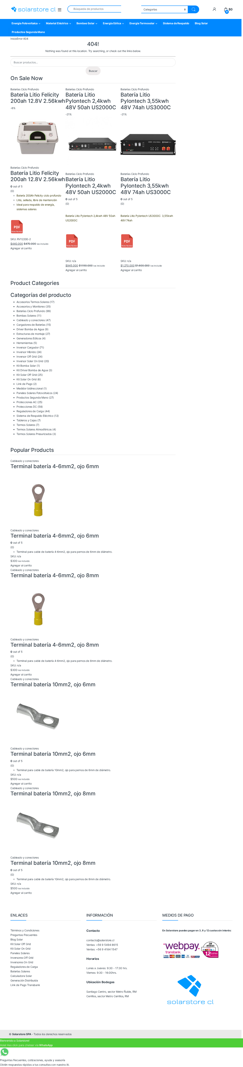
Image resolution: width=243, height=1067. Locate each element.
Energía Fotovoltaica (25, 23)
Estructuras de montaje (31, 333)
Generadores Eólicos (29, 338)
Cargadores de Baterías (31, 324)
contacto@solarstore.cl (100, 940)
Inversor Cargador (28, 347)
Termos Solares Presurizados (34, 434)
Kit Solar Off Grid (27, 374)
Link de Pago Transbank (25, 985)
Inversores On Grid (21, 962)
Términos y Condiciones (24, 930)
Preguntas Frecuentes (23, 934)
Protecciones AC (27, 402)
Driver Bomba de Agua (30, 329)
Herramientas (25, 342)
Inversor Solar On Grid (30, 361)
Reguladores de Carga (30, 411)
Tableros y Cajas (27, 420)
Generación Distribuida (24, 980)
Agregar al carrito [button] (21, 248)
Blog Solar (201, 23)
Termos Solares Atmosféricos (34, 429)
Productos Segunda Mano (28, 32)
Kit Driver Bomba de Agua (32, 370)
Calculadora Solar (21, 975)
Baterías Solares (20, 971)
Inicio (13, 38)
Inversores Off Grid (21, 957)
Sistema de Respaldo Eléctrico (35, 415)
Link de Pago (24, 383)
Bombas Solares (26, 315)
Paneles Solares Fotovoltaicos (34, 393)
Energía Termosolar (142, 23)
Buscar (93, 70)
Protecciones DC (27, 406)
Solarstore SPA (21, 1034)
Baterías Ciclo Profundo (24, 89)
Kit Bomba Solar (26, 365)
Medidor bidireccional (30, 388)
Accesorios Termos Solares (33, 302)
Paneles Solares (20, 953)
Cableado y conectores (31, 320)
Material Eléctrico (57, 23)
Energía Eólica (112, 23)
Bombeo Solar (85, 23)
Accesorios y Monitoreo (31, 306)
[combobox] (94, 9)
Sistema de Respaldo (176, 23)
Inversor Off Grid (27, 356)
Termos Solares (26, 424)
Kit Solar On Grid (27, 379)
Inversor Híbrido (26, 352)
